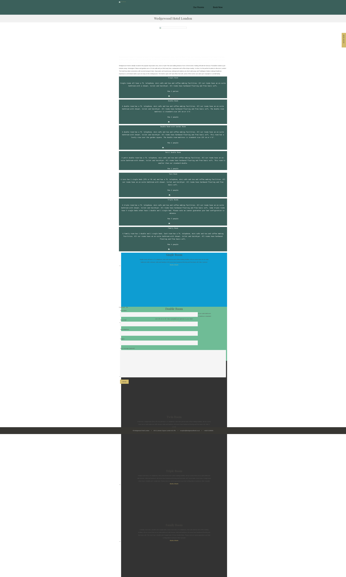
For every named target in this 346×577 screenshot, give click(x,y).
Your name (123, 310)
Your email (123, 320)
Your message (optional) (127, 348)
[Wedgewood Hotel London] (122, 2)
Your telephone (124, 329)
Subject (122, 339)
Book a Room (174, 265)
